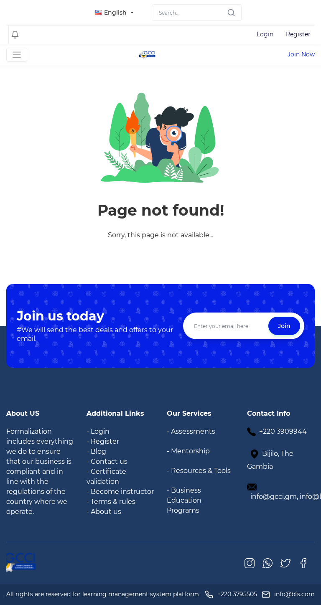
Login (265, 34)
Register (298, 34)
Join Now (301, 54)
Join (284, 326)
